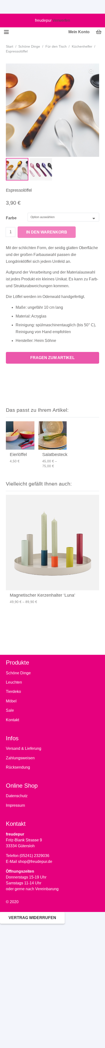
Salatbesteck (54, 454)
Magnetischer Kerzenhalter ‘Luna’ (42, 595)
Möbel (11, 701)
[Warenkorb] (99, 32)
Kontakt (12, 720)
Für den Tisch (56, 46)
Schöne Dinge (29, 46)
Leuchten (14, 682)
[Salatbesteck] (52, 435)
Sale (10, 710)
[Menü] (6, 32)
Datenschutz (17, 796)
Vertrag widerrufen (32, 918)
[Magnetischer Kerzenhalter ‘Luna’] (52, 542)
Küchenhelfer (82, 46)
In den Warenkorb (46, 232)
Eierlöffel (18, 454)
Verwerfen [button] (61, 20)
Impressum (15, 805)
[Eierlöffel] (20, 435)
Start (9, 46)
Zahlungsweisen (20, 758)
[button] (91, 71)
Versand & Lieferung (23, 748)
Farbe (11, 218)
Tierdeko (13, 691)
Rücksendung (18, 767)
